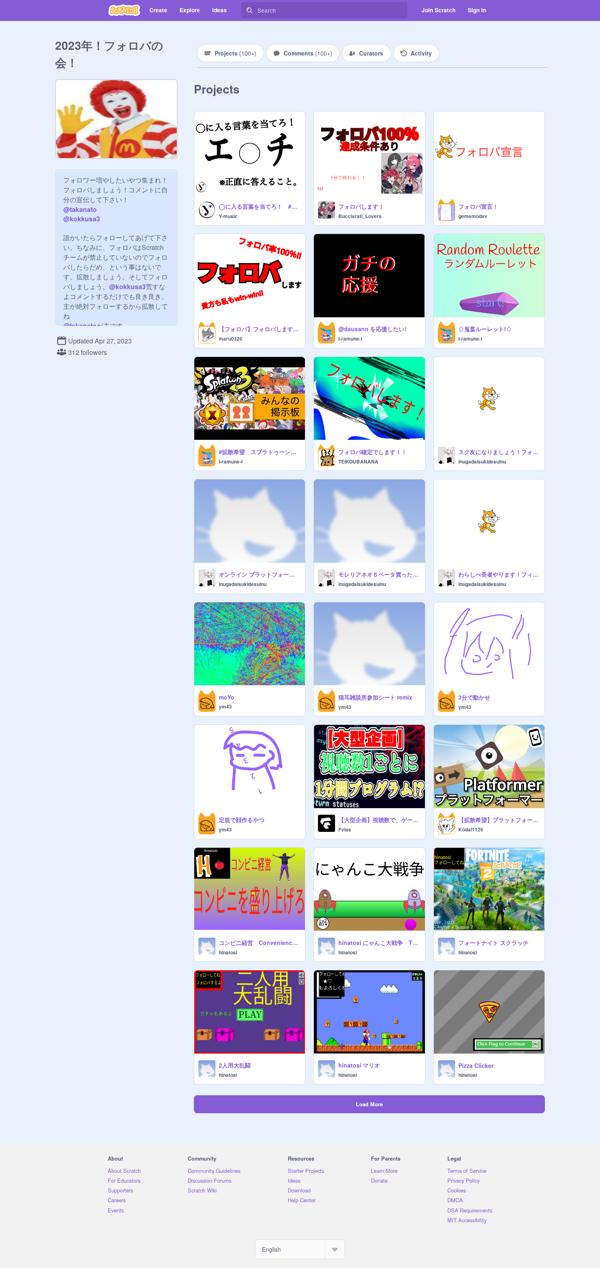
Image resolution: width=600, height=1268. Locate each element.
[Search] (249, 10)
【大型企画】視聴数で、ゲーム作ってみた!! (379, 820)
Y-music (228, 216)
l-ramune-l (350, 338)
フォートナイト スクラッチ (493, 942)
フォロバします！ (361, 206)
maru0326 (230, 338)
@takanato (80, 209)
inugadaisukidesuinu (482, 461)
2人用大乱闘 (235, 1065)
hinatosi (228, 952)
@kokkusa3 (81, 218)
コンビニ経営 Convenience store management (259, 942)
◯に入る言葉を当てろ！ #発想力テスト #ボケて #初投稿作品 (259, 206)
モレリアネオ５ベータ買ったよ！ (379, 574)
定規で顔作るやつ (241, 820)
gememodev (472, 216)
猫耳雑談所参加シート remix (375, 697)
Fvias (344, 829)
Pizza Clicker (475, 1065)
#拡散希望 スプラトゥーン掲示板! (259, 452)
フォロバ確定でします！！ (372, 452)
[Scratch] (124, 10)
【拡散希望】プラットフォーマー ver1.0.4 (499, 820)
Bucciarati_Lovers (360, 216)
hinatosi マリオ (359, 1065)
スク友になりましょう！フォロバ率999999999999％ (499, 452)
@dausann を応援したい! (372, 329)
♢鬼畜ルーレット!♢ (485, 329)
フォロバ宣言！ (478, 206)
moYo (226, 697)
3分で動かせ (474, 697)
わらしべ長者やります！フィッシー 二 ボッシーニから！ (499, 574)
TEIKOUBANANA (358, 461)
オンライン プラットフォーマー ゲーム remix (259, 574)
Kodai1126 (470, 829)
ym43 (225, 706)
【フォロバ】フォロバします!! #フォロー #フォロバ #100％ (259, 329)
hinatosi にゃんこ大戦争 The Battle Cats (379, 942)
